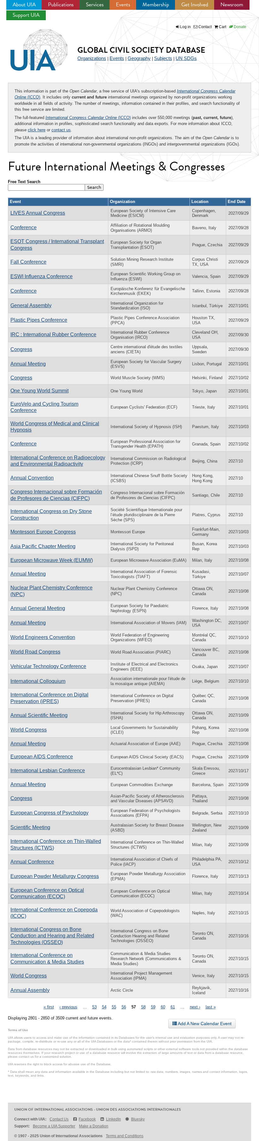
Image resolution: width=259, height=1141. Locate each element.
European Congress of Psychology (49, 812)
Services (95, 5)
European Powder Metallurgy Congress (54, 876)
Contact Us (59, 1119)
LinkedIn (113, 1119)
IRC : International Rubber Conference (53, 334)
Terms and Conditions (124, 1136)
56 (124, 1007)
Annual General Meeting (37, 608)
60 (163, 1007)
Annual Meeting (28, 364)
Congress (21, 349)
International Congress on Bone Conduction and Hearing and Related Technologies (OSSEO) (52, 936)
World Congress (28, 729)
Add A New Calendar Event (204, 1023)
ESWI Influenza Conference (41, 276)
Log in (185, 27)
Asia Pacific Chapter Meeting (42, 546)
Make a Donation (93, 1126)
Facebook (87, 1119)
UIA (31, 46)
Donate (239, 27)
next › (195, 1007)
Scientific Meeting (30, 827)
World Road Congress (35, 651)
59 (153, 1007)
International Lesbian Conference (47, 770)
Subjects (163, 58)
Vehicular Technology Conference (48, 666)
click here (36, 130)
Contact (204, 27)
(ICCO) (88, 117)
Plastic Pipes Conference (38, 320)
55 (114, 1007)
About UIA (24, 5)
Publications (61, 5)
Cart (222, 27)
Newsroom (231, 5)
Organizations (91, 58)
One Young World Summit (39, 390)
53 (94, 1007)
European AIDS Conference (41, 756)
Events (123, 5)
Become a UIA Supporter (54, 1126)
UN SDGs (186, 58)
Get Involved (194, 5)
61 (173, 1007)
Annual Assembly (30, 990)
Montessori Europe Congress (43, 532)
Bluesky (138, 1119)
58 (143, 1007)
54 (104, 1007)
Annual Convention (32, 478)
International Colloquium (37, 681)
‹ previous (68, 1007)
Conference (23, 227)
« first (49, 1007)
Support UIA (26, 15)
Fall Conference (28, 262)
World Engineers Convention (42, 637)
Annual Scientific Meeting (39, 715)
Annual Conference (32, 861)
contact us (61, 130)
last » (211, 1007)
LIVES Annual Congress (37, 213)
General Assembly (30, 305)
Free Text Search (24, 181)
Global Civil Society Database (141, 50)
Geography (139, 58)
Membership (155, 5)
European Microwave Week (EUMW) (51, 560)
